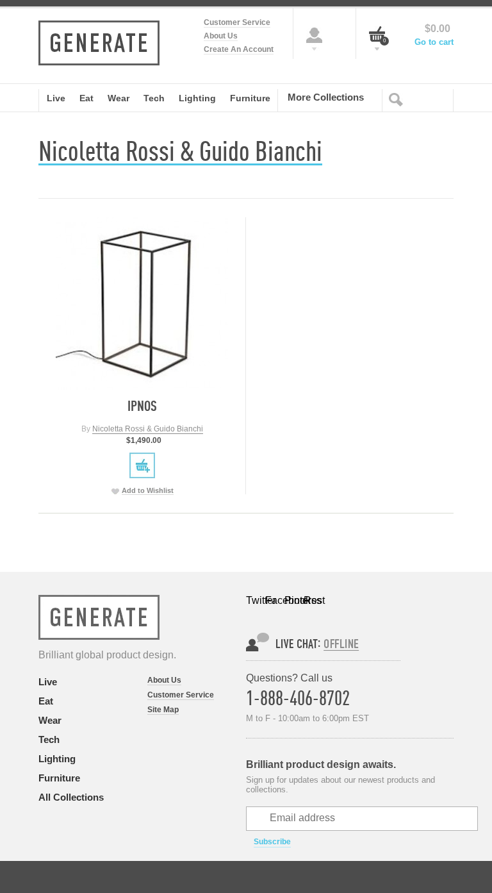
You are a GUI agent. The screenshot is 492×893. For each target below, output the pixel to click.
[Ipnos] (142, 303)
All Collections (71, 797)
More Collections (326, 97)
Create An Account (239, 49)
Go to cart (434, 42)
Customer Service (237, 22)
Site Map (163, 709)
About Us (221, 35)
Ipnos (142, 405)
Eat (45, 701)
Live (47, 681)
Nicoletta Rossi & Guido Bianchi (147, 428)
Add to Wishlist (148, 490)
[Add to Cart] (142, 465)
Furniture (59, 777)
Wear (50, 720)
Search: (398, 98)
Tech (49, 739)
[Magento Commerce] (99, 43)
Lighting (57, 758)
